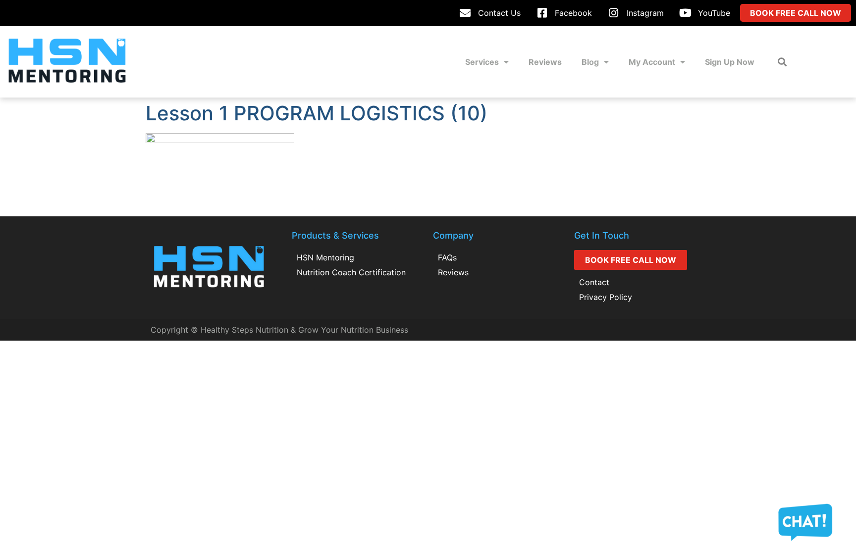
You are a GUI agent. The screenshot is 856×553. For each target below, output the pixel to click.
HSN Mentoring (325, 257)
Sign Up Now (729, 62)
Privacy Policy (605, 297)
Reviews (545, 62)
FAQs (447, 257)
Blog (590, 62)
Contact (594, 282)
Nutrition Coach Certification (351, 272)
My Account (652, 62)
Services (482, 62)
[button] (782, 61)
